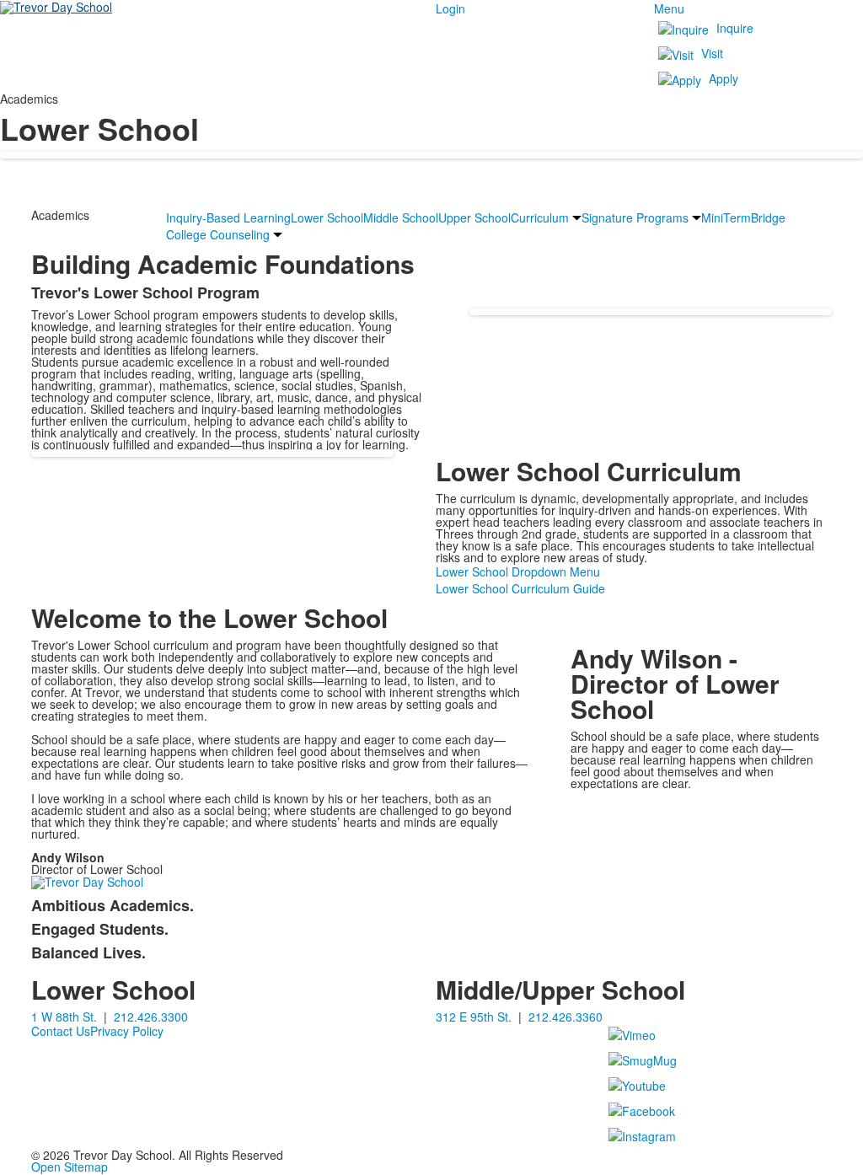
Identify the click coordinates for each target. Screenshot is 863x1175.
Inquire (734, 27)
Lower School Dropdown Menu (518, 571)
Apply (723, 78)
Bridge (768, 217)
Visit (712, 53)
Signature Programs (635, 217)
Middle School (400, 217)
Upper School (474, 217)
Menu (669, 8)
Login (450, 8)
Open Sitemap (69, 1166)
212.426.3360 (565, 1016)
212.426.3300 (151, 1016)
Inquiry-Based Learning (228, 217)
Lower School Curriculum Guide (520, 588)
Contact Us (60, 1030)
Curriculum (540, 217)
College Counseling (218, 234)
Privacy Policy (126, 1030)
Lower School (327, 217)
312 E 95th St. (474, 1016)
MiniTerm (726, 217)
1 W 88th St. (64, 1016)
